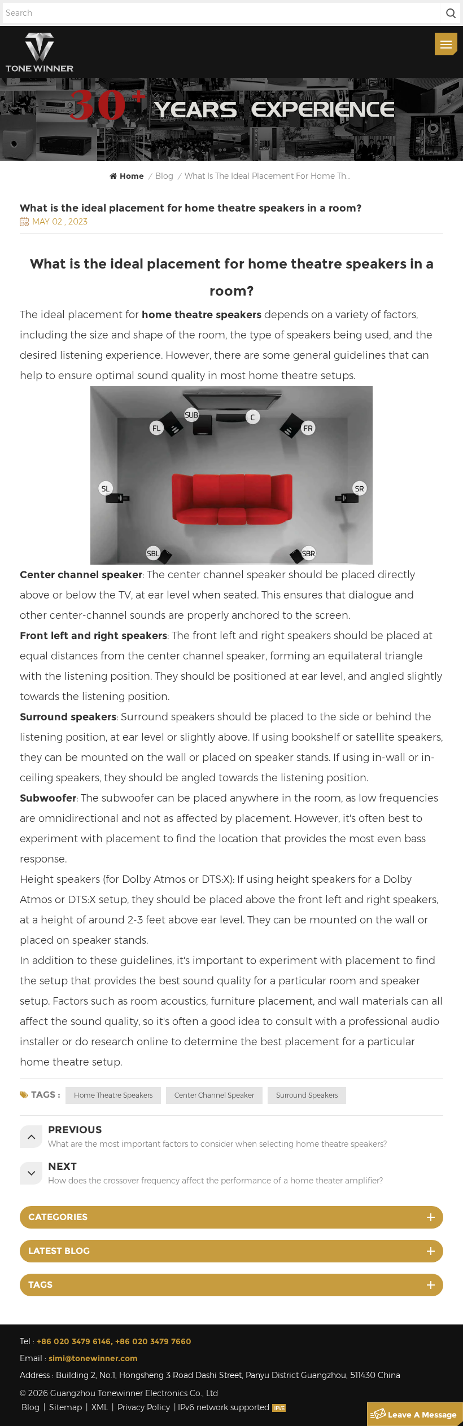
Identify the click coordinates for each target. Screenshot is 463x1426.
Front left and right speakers (93, 636)
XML (99, 1407)
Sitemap (65, 1407)
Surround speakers (68, 717)
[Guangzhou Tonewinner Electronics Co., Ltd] (39, 52)
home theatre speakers (113, 1095)
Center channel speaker (81, 575)
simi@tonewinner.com (93, 1358)
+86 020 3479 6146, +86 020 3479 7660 (114, 1341)
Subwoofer (48, 798)
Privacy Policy (143, 1407)
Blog (30, 1407)
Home (132, 176)
